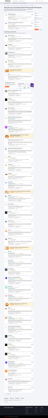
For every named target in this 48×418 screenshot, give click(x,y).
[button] (39, 1)
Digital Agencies (8, 5)
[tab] (6, 398)
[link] (20, 1)
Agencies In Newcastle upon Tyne (14, 5)
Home (4, 5)
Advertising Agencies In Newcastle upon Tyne (24, 5)
